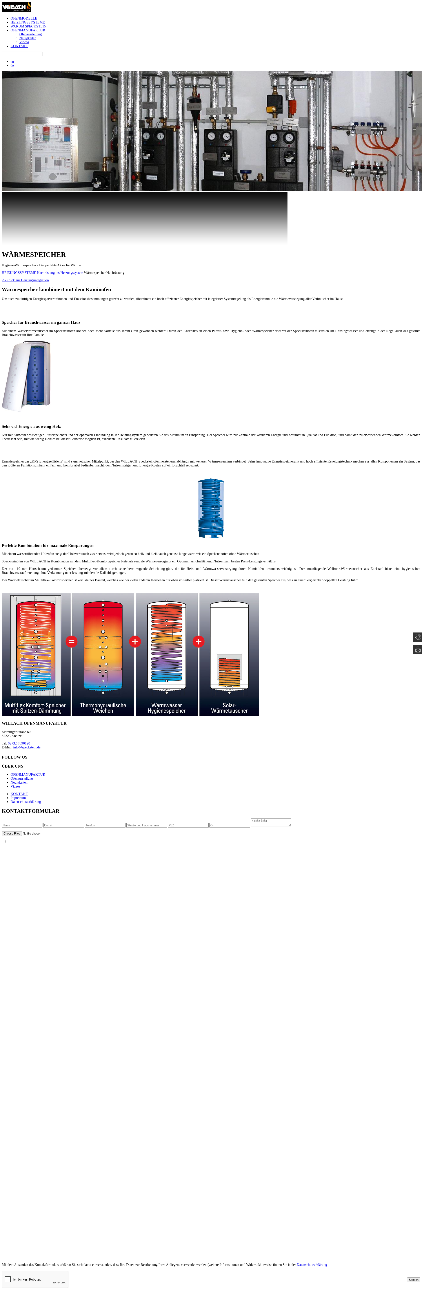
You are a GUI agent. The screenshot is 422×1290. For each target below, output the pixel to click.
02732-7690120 (19, 743)
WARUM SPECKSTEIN (28, 26)
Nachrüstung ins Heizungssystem (60, 273)
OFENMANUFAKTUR (28, 30)
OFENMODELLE (24, 18)
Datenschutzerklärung (26, 802)
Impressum (18, 798)
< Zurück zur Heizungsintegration (25, 280)
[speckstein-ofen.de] (16, 11)
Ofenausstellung (30, 34)
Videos (24, 42)
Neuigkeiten (27, 38)
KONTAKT (19, 46)
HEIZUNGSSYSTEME (28, 22)
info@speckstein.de (26, 747)
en (12, 61)
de (12, 65)
